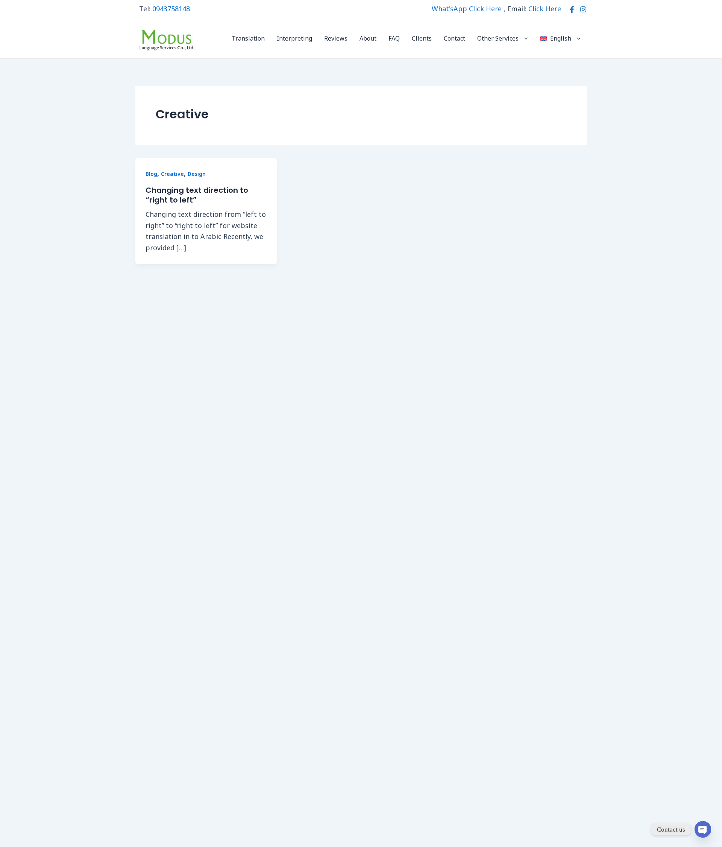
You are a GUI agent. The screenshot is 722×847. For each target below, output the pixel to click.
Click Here (544, 9)
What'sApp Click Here (467, 9)
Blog (151, 174)
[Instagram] (583, 9)
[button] (524, 39)
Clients (422, 38)
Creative (172, 174)
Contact (454, 38)
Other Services (498, 38)
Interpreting (294, 38)
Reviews (335, 38)
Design (197, 174)
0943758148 (171, 9)
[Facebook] (572, 9)
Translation (248, 38)
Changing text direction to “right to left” (197, 195)
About (367, 38)
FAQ (394, 38)
